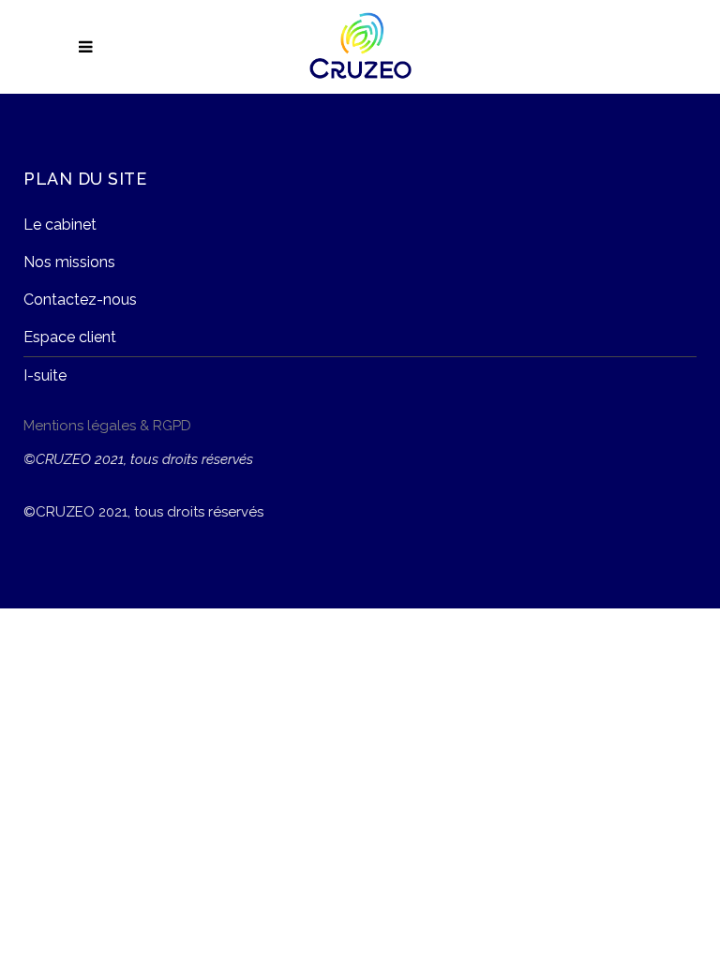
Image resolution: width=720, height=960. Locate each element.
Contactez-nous (80, 299)
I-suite (45, 375)
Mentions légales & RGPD (107, 425)
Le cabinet (60, 224)
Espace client (69, 337)
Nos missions (69, 262)
